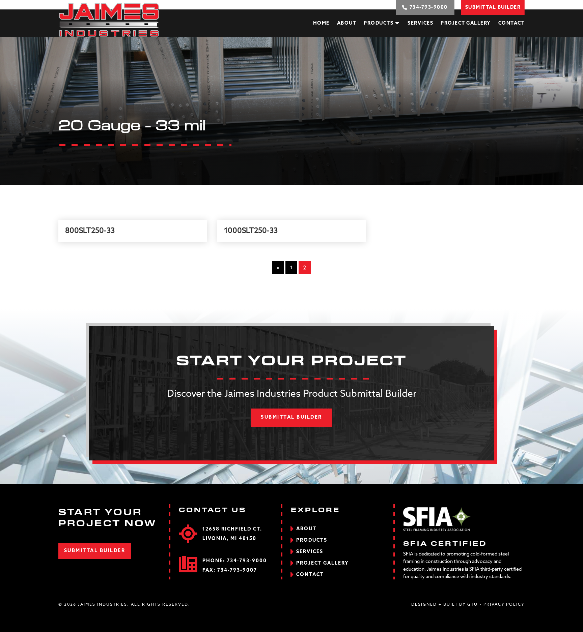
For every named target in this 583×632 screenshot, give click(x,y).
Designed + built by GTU (444, 605)
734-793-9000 (247, 561)
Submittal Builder (291, 417)
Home (321, 23)
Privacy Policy (504, 605)
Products (378, 23)
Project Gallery (466, 23)
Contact (511, 23)
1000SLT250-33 (251, 231)
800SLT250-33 (90, 231)
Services (420, 23)
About (347, 23)
